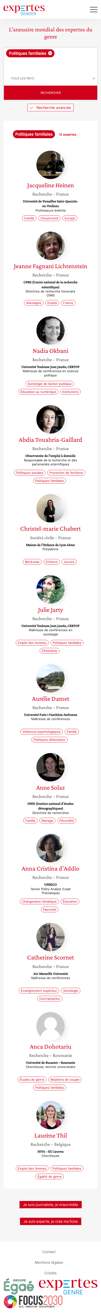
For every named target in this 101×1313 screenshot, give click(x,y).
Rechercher (51, 93)
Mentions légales (49, 1262)
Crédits (50, 1273)
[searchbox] (51, 64)
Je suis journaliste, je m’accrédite (50, 1204)
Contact (49, 1251)
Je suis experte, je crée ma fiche (50, 1221)
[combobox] (50, 59)
